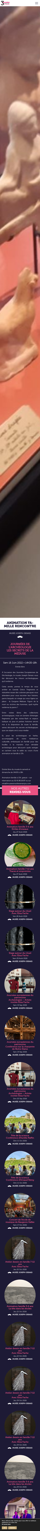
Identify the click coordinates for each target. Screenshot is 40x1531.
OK (4, 1528)
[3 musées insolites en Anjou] (5, 3)
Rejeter (12, 1528)
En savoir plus (6, 1524)
